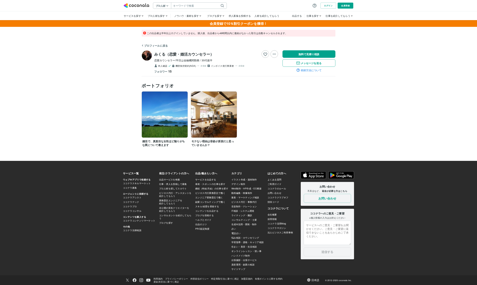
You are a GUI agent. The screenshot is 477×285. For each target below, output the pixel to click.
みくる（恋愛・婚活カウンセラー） (184, 54)
